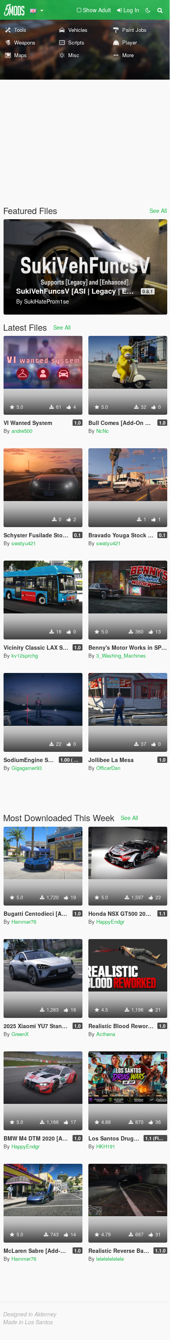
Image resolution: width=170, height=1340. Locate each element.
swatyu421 (23, 543)
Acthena (105, 1034)
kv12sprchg (24, 655)
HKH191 (105, 1146)
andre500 (21, 430)
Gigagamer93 (26, 768)
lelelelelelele (110, 1258)
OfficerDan (108, 768)
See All (158, 210)
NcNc (102, 430)
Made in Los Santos (28, 1322)
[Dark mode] (147, 10)
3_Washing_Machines (121, 655)
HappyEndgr (110, 921)
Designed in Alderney (29, 1314)
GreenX (20, 1034)
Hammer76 (23, 921)
